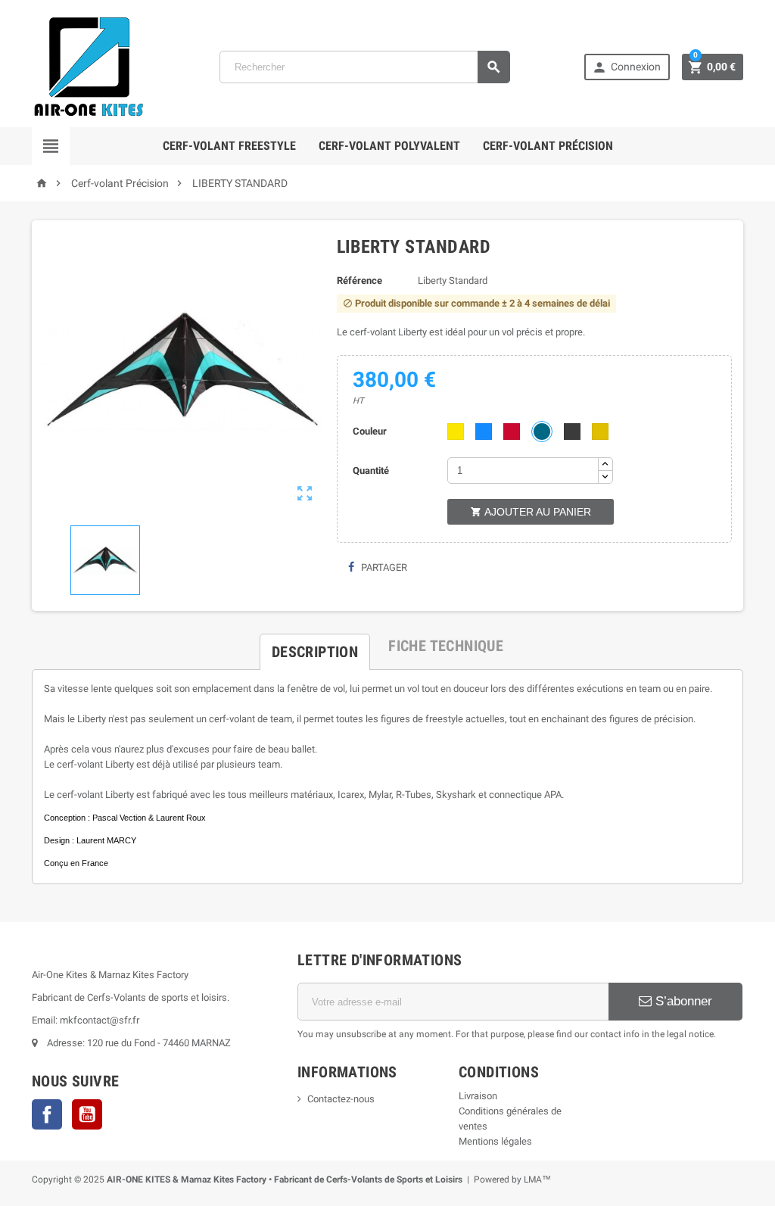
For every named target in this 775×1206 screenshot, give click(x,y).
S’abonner (682, 1001)
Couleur (370, 431)
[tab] (315, 646)
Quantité (371, 470)
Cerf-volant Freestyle (229, 146)
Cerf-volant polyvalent (389, 146)
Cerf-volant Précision (548, 146)
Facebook (47, 1114)
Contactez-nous (341, 1099)
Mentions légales (495, 1141)
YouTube (87, 1114)
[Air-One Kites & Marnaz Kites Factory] (88, 66)
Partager (383, 567)
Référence (359, 280)
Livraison (478, 1096)
